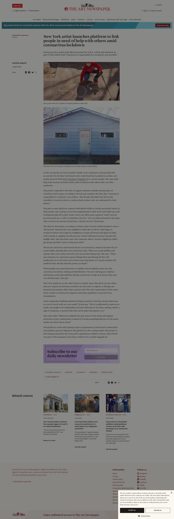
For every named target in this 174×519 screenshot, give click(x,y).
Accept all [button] (132, 510)
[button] (145, 515)
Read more (134, 505)
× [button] (171, 493)
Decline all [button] (158, 510)
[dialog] (146, 504)
